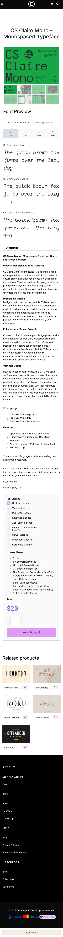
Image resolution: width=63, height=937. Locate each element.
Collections (8, 879)
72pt (53, 134)
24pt (10, 134)
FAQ (4, 837)
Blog (4, 871)
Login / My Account (12, 776)
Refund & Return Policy (14, 852)
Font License (13, 499)
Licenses (7, 810)
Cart (4, 784)
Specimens (8, 886)
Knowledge (8, 818)
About (5, 803)
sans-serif (23, 275)
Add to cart (31, 632)
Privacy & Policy (10, 845)
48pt (39, 134)
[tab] (31, 248)
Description (12, 247)
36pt (24, 134)
